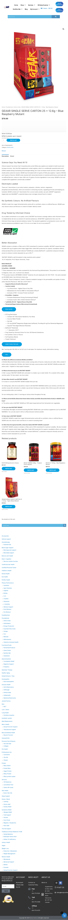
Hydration (6, 585)
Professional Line (7, 752)
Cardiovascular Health (8, 564)
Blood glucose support (10, 550)
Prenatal (6, 867)
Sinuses (6, 817)
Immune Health (6, 684)
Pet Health (5, 749)
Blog (26, 9)
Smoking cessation (9, 715)
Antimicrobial (7, 692)
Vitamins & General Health (11, 642)
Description (5, 156)
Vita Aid (6, 757)
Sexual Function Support (11, 726)
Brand (12, 156)
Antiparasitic (7, 695)
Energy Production (9, 626)
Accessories (5, 536)
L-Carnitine (7, 604)
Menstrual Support (9, 862)
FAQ (6, 354)
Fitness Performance (8, 583)
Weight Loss (5, 848)
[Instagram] (56, 883)
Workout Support (8, 607)
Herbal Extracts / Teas (8, 676)
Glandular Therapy (7, 670)
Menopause (7, 859)
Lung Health (5, 712)
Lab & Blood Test (8, 784)
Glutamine (6, 601)
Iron (5, 634)
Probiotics (6, 666)
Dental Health (6, 573)
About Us (46, 877)
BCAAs (5, 593)
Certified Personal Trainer (9, 567)
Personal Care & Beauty (8, 741)
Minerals (6, 636)
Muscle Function (8, 735)
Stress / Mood (6, 799)
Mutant (4, 151)
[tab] (5, 156)
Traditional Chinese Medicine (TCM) (12, 831)
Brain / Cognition (6, 559)
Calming (6, 801)
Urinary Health (6, 842)
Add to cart (13, 140)
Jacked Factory (6, 701)
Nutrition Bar (17, 9)
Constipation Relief (9, 661)
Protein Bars (7, 768)
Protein (4, 763)
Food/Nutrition (6, 615)
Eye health (5, 576)
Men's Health (5, 724)
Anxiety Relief (7, 806)
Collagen (6, 746)
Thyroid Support (6, 828)
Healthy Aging (6, 673)
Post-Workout (7, 609)
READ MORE (8, 309)
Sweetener (7, 656)
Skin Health (5, 790)
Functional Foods (6, 645)
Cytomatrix (7, 754)
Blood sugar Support (7, 547)
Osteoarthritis (5, 738)
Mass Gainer (7, 765)
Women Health (6, 856)
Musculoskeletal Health (8, 732)
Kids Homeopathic (9, 681)
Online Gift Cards (8, 787)
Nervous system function (11, 561)
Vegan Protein (8, 771)
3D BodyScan (7, 782)
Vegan (3, 845)
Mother (6, 864)
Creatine (6, 598)
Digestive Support (9, 664)
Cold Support (7, 815)
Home (16, 5)
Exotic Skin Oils (8, 793)
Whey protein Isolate (9, 776)
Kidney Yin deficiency (10, 839)
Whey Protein (7, 773)
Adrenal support (6, 539)
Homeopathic (5, 679)
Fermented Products (9, 647)
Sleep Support (6, 796)
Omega (6, 631)
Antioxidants (7, 623)
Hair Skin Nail (7, 743)
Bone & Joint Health (7, 556)
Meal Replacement (7, 721)
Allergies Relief (8, 812)
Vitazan (6, 760)
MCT (5, 706)
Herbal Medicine (8, 834)
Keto (3, 704)
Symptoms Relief (6, 809)
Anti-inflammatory (9, 687)
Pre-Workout (7, 612)
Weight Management (9, 853)
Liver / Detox (5, 709)
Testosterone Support (10, 729)
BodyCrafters (33, 918)
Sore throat (7, 820)
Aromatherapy (6, 542)
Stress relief (7, 804)
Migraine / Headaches (10, 823)
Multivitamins (7, 639)
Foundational (9, 107)
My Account (34, 9)
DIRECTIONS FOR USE (11, 344)
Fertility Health (6, 580)
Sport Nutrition (8, 588)
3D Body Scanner (43, 5)
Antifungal (6, 689)
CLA (5, 596)
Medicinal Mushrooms (10, 698)
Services (30, 5)
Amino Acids (17, 107)
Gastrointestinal (6, 659)
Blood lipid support (9, 552)
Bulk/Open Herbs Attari (10, 836)
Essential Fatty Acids (9, 628)
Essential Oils (7, 544)
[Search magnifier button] (64, 525)
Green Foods (7, 650)
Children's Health (6, 570)
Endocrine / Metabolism (10, 851)
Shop (22, 5)
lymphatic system (7, 718)
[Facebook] (60, 883)
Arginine (6, 590)
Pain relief (6, 825)
